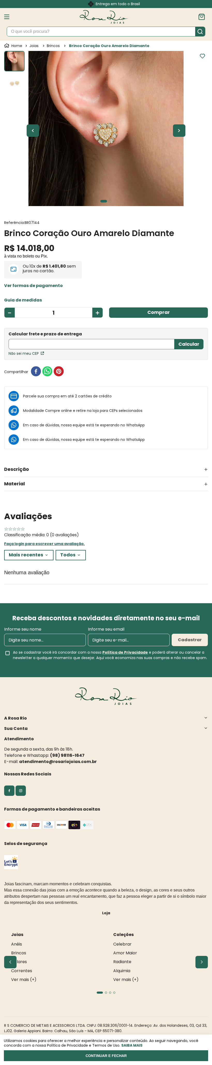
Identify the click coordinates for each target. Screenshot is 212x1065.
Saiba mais (131, 1045)
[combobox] (106, 31)
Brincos (53, 45)
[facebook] (36, 371)
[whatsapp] (47, 371)
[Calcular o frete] (188, 344)
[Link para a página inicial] (13, 46)
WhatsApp (135, 425)
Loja (106, 913)
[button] (33, 285)
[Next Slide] (201, 962)
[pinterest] (59, 371)
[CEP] (91, 341)
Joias (34, 45)
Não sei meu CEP (24, 353)
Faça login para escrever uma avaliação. (44, 544)
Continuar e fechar (106, 1056)
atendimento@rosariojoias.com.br (58, 762)
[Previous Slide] (10, 962)
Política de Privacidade (125, 652)
